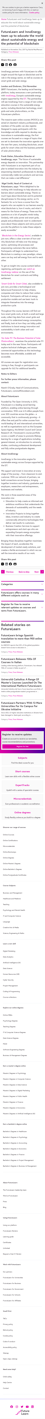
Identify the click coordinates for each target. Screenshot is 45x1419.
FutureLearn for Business (12, 1283)
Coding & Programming (11, 991)
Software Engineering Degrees (14, 1050)
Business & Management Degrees (15, 1055)
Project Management (10, 986)
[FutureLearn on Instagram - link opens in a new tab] (16, 1406)
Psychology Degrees (10, 1021)
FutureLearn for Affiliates (12, 1301)
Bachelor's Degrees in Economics (15, 1149)
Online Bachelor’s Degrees (12, 869)
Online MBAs (7, 1015)
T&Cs (5, 1318)
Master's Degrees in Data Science (15, 1085)
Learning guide (8, 1237)
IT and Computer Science (12, 916)
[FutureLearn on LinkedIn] (32, 1406)
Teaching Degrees (9, 1027)
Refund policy (8, 1330)
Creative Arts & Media (11, 927)
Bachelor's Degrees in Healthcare (15, 1131)
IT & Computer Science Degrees (14, 1032)
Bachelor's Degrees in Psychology (15, 1137)
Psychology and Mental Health (14, 910)
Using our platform (10, 1225)
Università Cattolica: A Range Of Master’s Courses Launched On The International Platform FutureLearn (21, 682)
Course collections (9, 997)
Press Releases (14, 52)
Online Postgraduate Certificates (14, 875)
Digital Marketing (9, 951)
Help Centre (7, 1382)
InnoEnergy (10, 95)
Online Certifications (10, 840)
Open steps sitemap (10, 1359)
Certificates (7, 1242)
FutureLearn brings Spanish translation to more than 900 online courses (21, 638)
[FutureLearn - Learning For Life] (22, 1412)
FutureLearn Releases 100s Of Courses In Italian (18, 660)
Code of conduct (9, 1342)
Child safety (7, 1377)
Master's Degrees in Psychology (14, 1073)
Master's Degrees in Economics (14, 1108)
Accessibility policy (10, 1347)
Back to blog (24, 571)
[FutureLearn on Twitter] (22, 1406)
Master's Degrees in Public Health (15, 1096)
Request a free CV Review (12, 1254)
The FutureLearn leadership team (14, 1190)
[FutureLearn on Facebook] (12, 1406)
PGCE (5, 1044)
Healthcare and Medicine (12, 899)
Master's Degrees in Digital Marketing (16, 1091)
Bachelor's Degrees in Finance (13, 1154)
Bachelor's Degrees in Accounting (15, 1143)
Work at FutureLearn (10, 1196)
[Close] (42, 3)
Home (3, 19)
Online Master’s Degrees (12, 863)
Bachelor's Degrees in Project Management (18, 1160)
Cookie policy (8, 1336)
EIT (25, 98)
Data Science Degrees (11, 1038)
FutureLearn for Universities (13, 1278)
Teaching (6, 904)
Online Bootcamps (9, 852)
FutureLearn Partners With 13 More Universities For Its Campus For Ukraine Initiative (21, 706)
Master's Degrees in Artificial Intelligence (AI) (19, 1114)
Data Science (7, 968)
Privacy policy (8, 1324)
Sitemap (6, 1353)
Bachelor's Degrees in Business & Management (19, 1166)
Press (10, 652)
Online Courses (8, 835)
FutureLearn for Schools (11, 1295)
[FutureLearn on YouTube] (27, 1406)
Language (6, 922)
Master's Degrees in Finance (13, 1102)
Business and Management (12, 893)
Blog (4, 1207)
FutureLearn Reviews (10, 1231)
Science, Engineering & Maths (13, 933)
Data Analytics (8, 957)
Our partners (7, 1272)
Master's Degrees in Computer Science (17, 1079)
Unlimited (6, 1248)
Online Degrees (8, 858)
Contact (6, 1388)
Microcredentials (9, 846)
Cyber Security (8, 980)
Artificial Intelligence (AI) (12, 963)
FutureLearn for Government (13, 1289)
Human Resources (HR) (11, 974)
